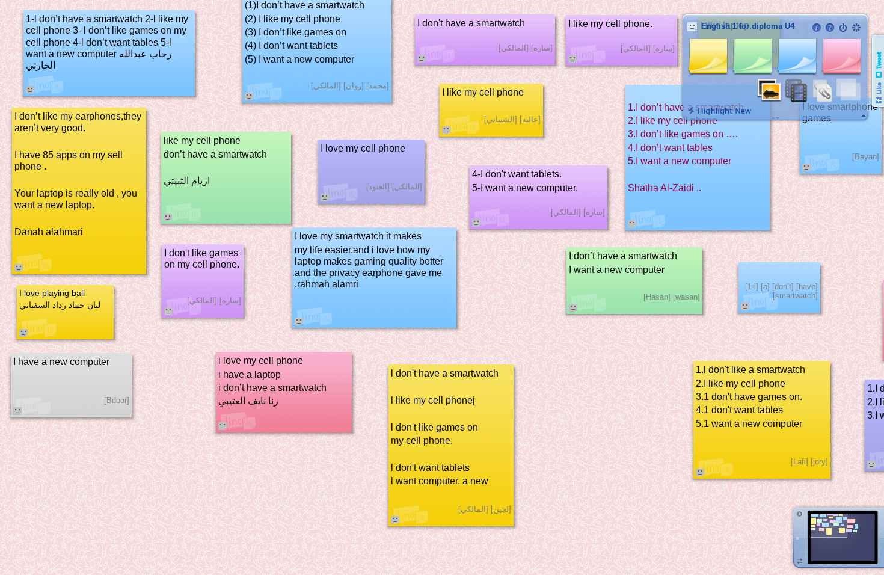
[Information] (816, 27)
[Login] (843, 27)
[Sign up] (856, 27)
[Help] (829, 27)
